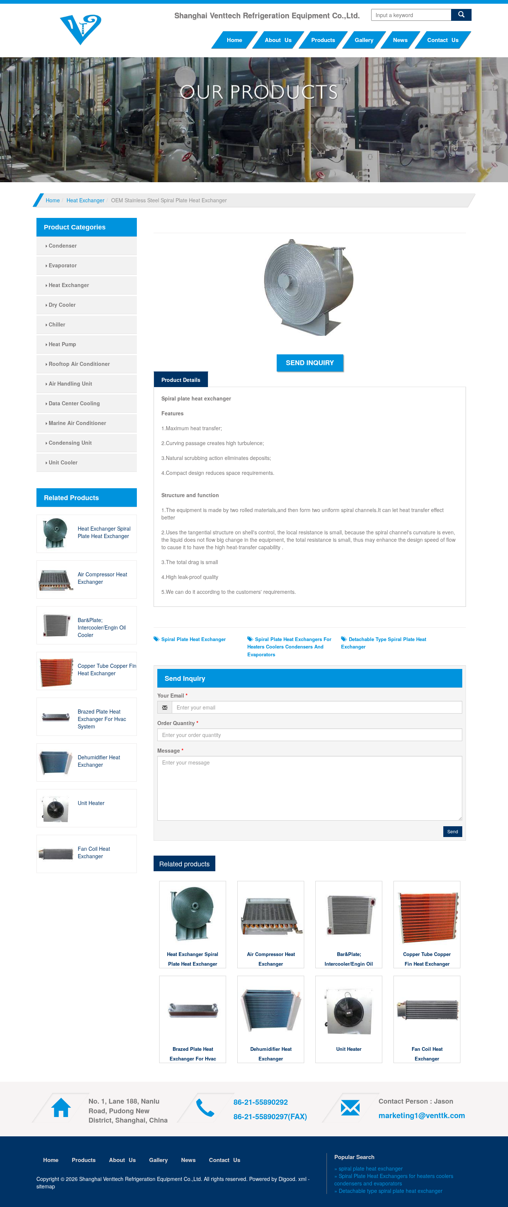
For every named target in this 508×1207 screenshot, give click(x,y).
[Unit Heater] (57, 808)
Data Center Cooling (73, 403)
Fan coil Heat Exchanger (94, 852)
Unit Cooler (62, 462)
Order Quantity (177, 723)
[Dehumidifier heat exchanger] (57, 762)
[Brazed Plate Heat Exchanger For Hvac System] (57, 716)
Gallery (364, 40)
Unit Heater (91, 803)
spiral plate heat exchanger (192, 639)
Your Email (172, 695)
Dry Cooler (61, 304)
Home (234, 40)
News (400, 40)
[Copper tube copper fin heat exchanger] (57, 670)
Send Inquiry (310, 362)
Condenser (62, 245)
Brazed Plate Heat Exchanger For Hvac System (102, 719)
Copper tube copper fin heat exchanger (107, 669)
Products (323, 40)
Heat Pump (61, 344)
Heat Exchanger (86, 200)
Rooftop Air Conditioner (78, 363)
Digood (287, 1178)
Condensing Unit (69, 442)
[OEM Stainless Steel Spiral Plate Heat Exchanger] (310, 291)
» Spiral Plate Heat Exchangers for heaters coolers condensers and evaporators (393, 1179)
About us (278, 40)
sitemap (45, 1186)
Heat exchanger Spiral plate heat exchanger (104, 532)
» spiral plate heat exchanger (368, 1168)
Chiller (56, 324)
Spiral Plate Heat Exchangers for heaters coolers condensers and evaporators (289, 646)
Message (170, 750)
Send (452, 831)
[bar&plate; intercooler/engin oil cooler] (57, 625)
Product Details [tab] (180, 379)
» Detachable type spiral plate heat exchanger (388, 1190)
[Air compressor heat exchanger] (57, 579)
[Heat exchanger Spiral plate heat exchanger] (57, 533)
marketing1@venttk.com (422, 1115)
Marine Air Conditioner (76, 423)
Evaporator (62, 265)
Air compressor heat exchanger (102, 577)
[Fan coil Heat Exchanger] (57, 853)
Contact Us (443, 40)
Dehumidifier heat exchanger (99, 760)
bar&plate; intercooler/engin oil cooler (102, 627)
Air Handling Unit (69, 383)
